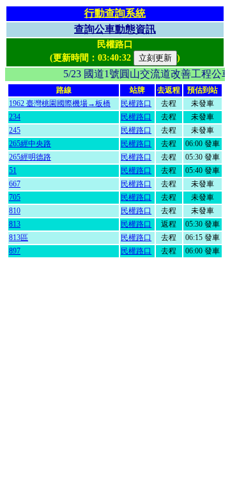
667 (14, 183)
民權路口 (136, 103)
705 (14, 197)
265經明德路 (30, 157)
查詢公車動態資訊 (115, 29)
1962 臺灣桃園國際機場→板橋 (60, 103)
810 (14, 210)
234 (14, 116)
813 (14, 224)
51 (13, 170)
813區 (18, 237)
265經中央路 (30, 143)
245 (14, 130)
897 (14, 250)
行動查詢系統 (115, 13)
